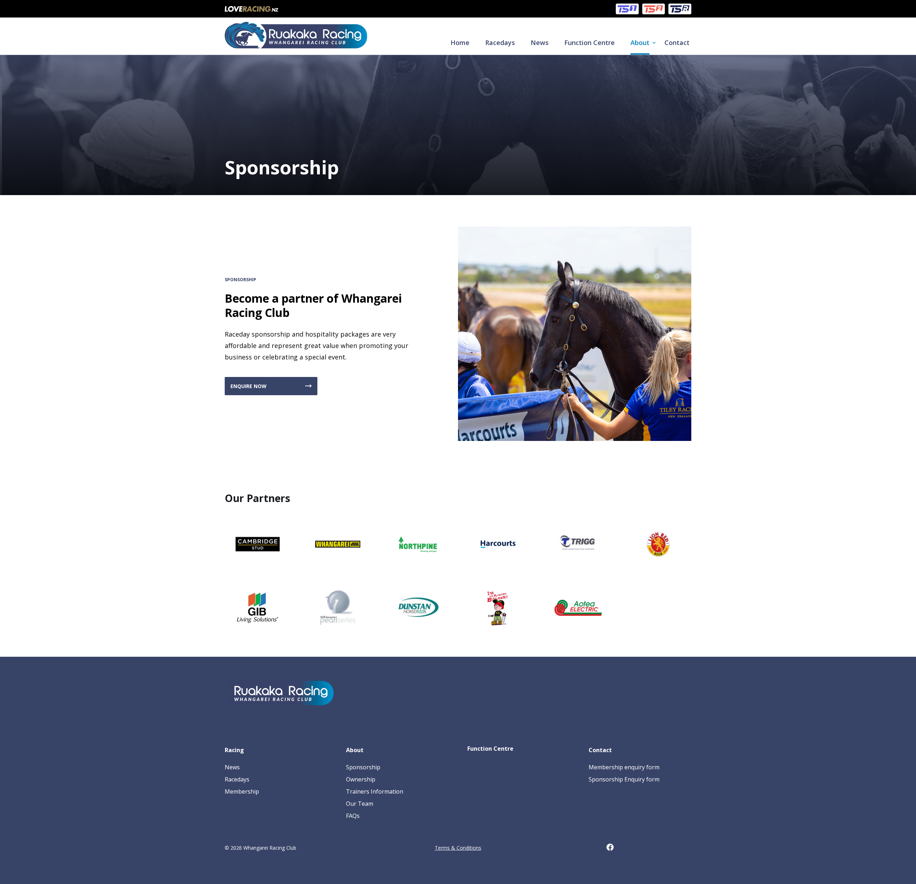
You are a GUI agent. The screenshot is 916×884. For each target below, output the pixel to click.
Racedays (500, 42)
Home (459, 42)
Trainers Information (374, 791)
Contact (677, 42)
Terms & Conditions (458, 847)
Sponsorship (363, 767)
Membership (242, 791)
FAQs (353, 816)
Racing (234, 750)
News (540, 42)
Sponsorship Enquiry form (624, 779)
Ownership (360, 779)
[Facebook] (613, 849)
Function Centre (589, 42)
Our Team (359, 804)
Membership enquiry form (624, 767)
